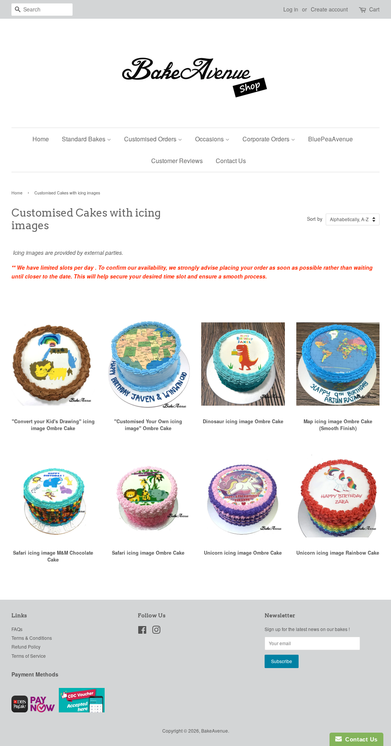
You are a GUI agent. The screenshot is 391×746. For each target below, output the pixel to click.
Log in (290, 9)
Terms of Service (28, 655)
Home (40, 138)
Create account (329, 9)
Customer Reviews (177, 160)
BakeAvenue (214, 730)
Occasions (210, 138)
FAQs (17, 629)
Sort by (314, 218)
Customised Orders (151, 138)
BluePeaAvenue (330, 138)
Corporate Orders (266, 138)
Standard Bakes (84, 138)
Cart (374, 9)
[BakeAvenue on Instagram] (156, 631)
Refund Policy (25, 646)
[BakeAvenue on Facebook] (142, 631)
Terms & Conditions (31, 637)
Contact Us (231, 160)
